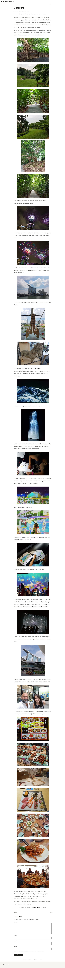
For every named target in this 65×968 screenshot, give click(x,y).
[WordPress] (41, 960)
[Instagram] (38, 960)
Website (15, 946)
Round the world (26, 11)
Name (15, 935)
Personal (20, 11)
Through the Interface (7, 1)
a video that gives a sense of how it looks (37, 607)
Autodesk (26, 960)
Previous (16, 3)
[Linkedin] (35, 960)
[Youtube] (40, 960)
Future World (37, 368)
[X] (36, 960)
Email (15, 941)
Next (50, 3)
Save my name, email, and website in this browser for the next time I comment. (29, 951)
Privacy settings (6, 964)
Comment (16, 922)
